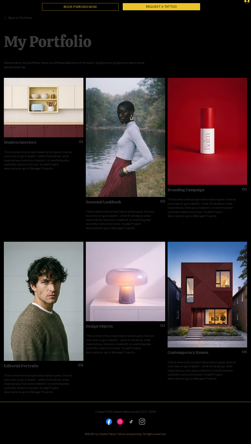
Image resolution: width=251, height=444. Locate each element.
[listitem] (125, 300)
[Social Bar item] (109, 421)
